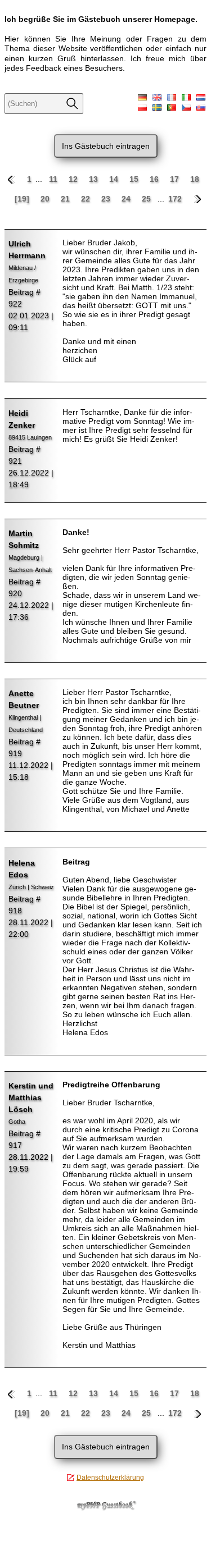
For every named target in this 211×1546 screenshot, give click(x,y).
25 (147, 198)
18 (194, 179)
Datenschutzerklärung (110, 1477)
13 (94, 179)
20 (46, 198)
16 (155, 179)
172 (175, 198)
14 (114, 179)
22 (86, 198)
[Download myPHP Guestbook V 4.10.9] (106, 1507)
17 (175, 179)
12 (74, 179)
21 (66, 198)
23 (107, 198)
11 (54, 179)
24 (127, 198)
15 (135, 179)
